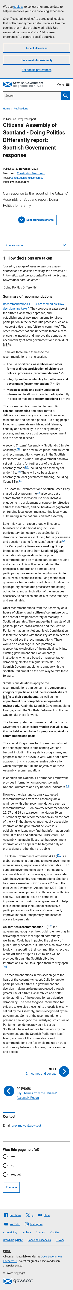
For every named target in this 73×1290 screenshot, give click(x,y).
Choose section (15, 245)
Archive (26, 1232)
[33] (5, 966)
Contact (40, 1232)
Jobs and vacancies (39, 1239)
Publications (21, 108)
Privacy (60, 1239)
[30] (67, 786)
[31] (59, 855)
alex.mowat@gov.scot (26, 1125)
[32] (50, 926)
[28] (38, 492)
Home (6, 108)
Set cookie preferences (36, 70)
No (12, 1165)
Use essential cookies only (36, 60)
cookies (18, 6)
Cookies (55, 1232)
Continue (11, 1187)
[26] (19, 471)
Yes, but (15, 1174)
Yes (12, 1156)
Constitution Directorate (31, 173)
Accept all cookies (36, 48)
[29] (64, 541)
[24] (18, 449)
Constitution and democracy (26, 177)
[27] (21, 480)
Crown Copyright (13, 1239)
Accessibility (10, 1232)
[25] (27, 467)
